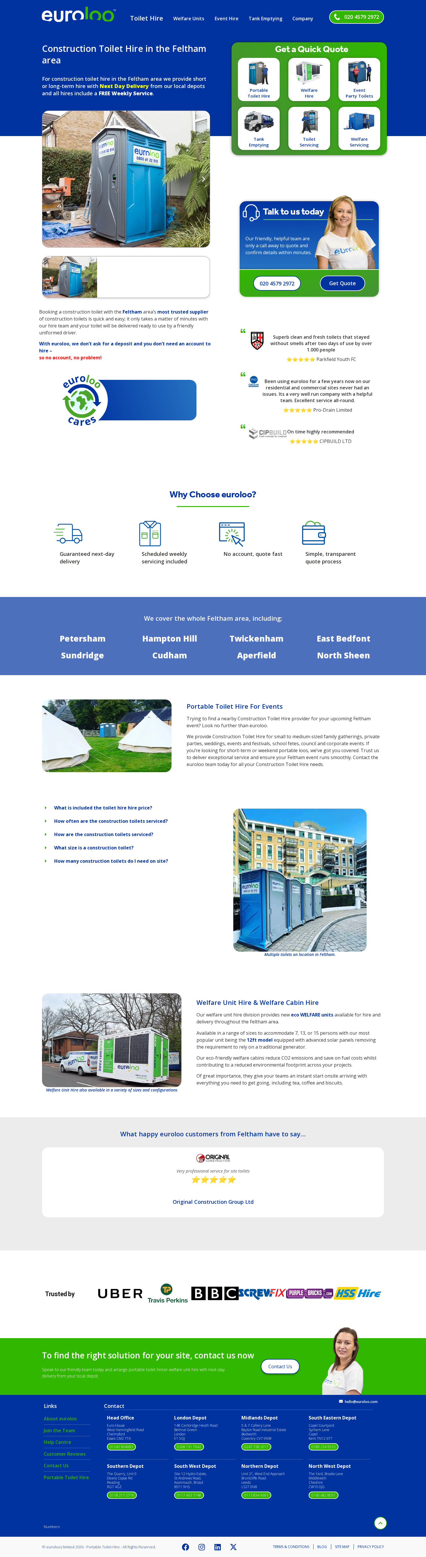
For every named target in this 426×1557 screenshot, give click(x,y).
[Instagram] (201, 1547)
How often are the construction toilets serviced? (111, 821)
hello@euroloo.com (361, 1401)
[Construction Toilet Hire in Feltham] (107, 770)
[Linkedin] (217, 1547)
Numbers (52, 1526)
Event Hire (227, 18)
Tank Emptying (265, 18)
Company (302, 18)
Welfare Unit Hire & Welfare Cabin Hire (257, 1002)
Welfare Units (188, 18)
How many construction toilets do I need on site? (111, 861)
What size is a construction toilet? (94, 848)
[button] (48, 178)
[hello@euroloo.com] (341, 1401)
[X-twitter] (233, 1547)
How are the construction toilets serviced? (103, 834)
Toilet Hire (146, 18)
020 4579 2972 (361, 16)
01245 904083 (121, 1446)
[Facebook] (186, 1547)
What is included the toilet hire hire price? (103, 808)
